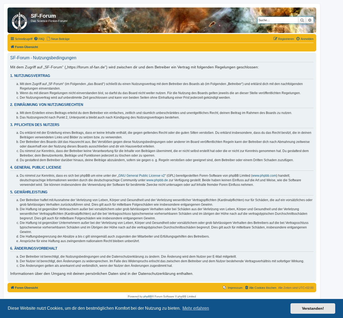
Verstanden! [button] (313, 308)
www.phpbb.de (157, 180)
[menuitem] (39, 39)
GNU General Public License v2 (141, 176)
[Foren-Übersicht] (20, 20)
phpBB (147, 296)
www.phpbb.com (264, 176)
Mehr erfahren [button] (195, 308)
